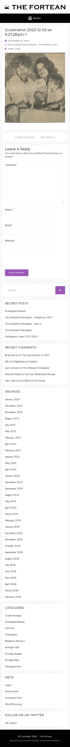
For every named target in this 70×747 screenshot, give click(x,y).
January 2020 (12, 475)
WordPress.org (13, 704)
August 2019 (12, 494)
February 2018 (13, 596)
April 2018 (10, 584)
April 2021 (10, 443)
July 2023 (10, 424)
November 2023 (13, 412)
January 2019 (12, 526)
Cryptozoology (13, 615)
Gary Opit (10, 380)
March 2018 (11, 590)
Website (9, 240)
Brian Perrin (11, 355)
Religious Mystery (15, 640)
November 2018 (13, 539)
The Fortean (45, 736)
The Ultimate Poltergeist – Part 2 (23, 323)
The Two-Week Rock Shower (40, 374)
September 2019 (14, 488)
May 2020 (10, 463)
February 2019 (13, 520)
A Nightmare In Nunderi (24, 361)
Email (9, 225)
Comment (11, 164)
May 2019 (10, 501)
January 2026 (12, 399)
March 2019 (11, 513)
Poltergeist (11, 634)
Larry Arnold (12, 367)
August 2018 (12, 558)
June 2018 (10, 571)
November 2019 (13, 482)
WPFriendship (32, 740)
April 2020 (10, 469)
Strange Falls (12, 647)
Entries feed (11, 691)
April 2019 (10, 507)
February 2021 (13, 450)
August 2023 (12, 418)
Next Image (46, 137)
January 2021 (12, 456)
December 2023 (13, 405)
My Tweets (11, 722)
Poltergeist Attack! (15, 310)
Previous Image (26, 137)
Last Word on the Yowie (32, 380)
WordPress (56, 740)
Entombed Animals (15, 621)
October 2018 (12, 545)
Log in (8, 684)
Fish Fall (9, 628)
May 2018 (10, 577)
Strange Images (13, 653)
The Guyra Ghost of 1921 (36, 355)
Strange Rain (12, 659)
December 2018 (13, 533)
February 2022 (13, 437)
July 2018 (10, 564)
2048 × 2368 (14, 49)
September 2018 (14, 552)
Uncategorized (13, 666)
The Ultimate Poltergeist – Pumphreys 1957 (32, 44)
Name (9, 209)
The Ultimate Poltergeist (18, 330)
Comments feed (13, 697)
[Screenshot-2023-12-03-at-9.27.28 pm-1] (35, 87)
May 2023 (10, 431)
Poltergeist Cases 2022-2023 (21, 336)
